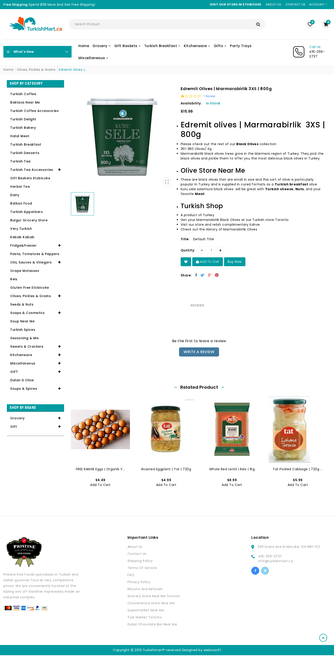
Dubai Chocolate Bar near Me (152, 624)
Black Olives (247, 144)
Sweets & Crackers (27, 346)
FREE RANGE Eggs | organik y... (100, 469)
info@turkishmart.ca (275, 561)
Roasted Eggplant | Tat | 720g (166, 469)
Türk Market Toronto (144, 617)
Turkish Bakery (23, 127)
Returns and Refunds (145, 589)
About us (273, 4)
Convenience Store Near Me (151, 603)
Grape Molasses (24, 270)
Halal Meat (19, 136)
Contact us (296, 4)
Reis (13, 279)
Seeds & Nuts (21, 304)
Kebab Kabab (22, 237)
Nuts (299, 189)
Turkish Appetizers (26, 212)
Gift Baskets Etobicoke (30, 178)
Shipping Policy (140, 561)
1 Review (209, 96)
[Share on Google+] (210, 275)
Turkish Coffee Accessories (34, 111)
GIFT (14, 371)
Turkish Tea (20, 161)
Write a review (199, 351)
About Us (134, 546)
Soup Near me (22, 321)
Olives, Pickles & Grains (36, 69)
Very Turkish (21, 228)
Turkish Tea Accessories (31, 169)
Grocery (17, 418)
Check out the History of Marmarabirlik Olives (219, 229)
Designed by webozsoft (201, 650)
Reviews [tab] (197, 305)
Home (8, 69)
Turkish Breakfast (25, 144)
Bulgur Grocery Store (28, 220)
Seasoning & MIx (24, 338)
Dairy (14, 195)
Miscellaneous (22, 363)
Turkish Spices (22, 329)
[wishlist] (186, 261)
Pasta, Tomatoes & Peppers (35, 254)
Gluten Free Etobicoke (29, 287)
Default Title (203, 239)
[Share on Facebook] (196, 275)
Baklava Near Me (25, 102)
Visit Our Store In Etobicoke (235, 4)
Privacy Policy (138, 582)
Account (317, 4)
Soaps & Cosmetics (27, 313)
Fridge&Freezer (23, 245)
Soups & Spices (23, 388)
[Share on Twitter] (202, 275)
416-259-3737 (270, 556)
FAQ (130, 575)
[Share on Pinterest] (217, 275)
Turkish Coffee (23, 94)
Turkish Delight (23, 119)
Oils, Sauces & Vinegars (31, 262)
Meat (199, 194)
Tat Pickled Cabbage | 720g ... (298, 469)
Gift (13, 426)
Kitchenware (21, 355)
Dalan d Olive (22, 380)
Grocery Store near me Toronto (153, 596)
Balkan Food (21, 203)
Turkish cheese (279, 189)
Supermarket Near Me (145, 610)
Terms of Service (142, 568)
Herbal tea (20, 186)
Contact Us (137, 553)
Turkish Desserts (24, 153)
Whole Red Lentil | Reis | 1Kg (232, 469)
